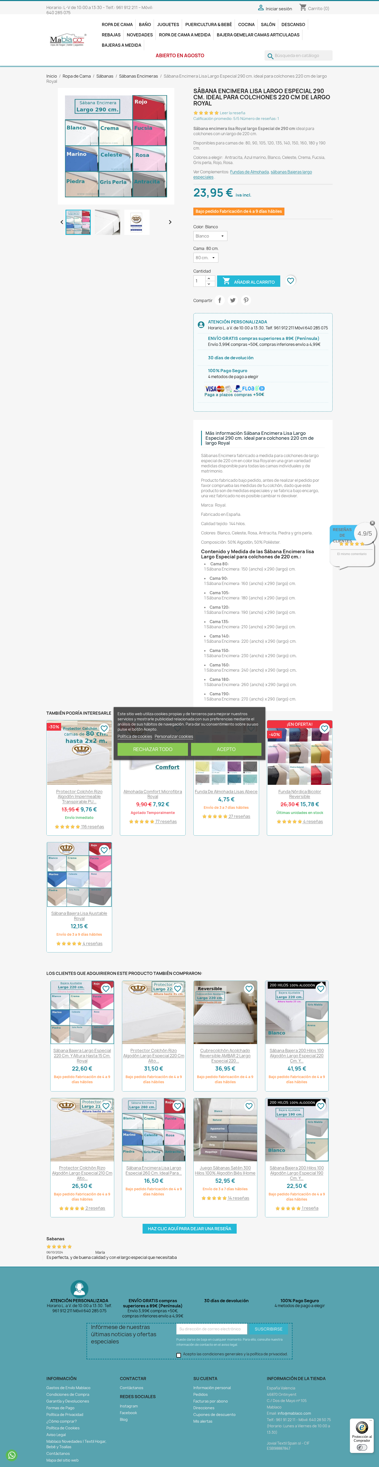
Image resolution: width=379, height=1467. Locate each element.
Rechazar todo (152, 749)
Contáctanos (58, 1453)
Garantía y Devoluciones (67, 1401)
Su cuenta (205, 1378)
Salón (268, 24)
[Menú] (371, 1422)
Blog (124, 1419)
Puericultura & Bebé (208, 24)
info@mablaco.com (294, 1413)
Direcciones (204, 1407)
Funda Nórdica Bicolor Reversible (299, 794)
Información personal (212, 1387)
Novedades (140, 35)
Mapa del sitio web (62, 1460)
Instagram (129, 1406)
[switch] (362, 1447)
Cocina (246, 24)
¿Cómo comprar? (61, 1421)
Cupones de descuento (214, 1414)
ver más (358, 564)
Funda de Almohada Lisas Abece (226, 791)
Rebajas (111, 35)
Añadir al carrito (249, 281)
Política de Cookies (63, 1427)
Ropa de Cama (117, 24)
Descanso (293, 24)
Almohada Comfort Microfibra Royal (152, 794)
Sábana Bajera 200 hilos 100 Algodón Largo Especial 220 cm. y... (297, 1056)
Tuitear (233, 300)
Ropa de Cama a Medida (185, 35)
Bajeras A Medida (121, 45)
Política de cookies (135, 736)
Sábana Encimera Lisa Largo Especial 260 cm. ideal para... (154, 1170)
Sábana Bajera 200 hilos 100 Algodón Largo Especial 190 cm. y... (297, 1173)
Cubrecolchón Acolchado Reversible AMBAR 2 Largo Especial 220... (225, 1056)
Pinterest (246, 300)
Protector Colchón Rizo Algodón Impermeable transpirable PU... (79, 797)
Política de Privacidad (64, 1414)
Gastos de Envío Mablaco (68, 1387)
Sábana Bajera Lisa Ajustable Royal (79, 915)
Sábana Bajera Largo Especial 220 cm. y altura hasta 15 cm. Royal (82, 1056)
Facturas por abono (210, 1401)
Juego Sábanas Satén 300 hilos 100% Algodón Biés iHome (225, 1170)
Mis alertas (202, 1421)
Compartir (220, 300)
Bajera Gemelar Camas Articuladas (258, 35)
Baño (145, 24)
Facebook (128, 1412)
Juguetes (168, 24)
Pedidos (200, 1394)
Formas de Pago (60, 1407)
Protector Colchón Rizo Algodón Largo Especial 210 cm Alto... (82, 1173)
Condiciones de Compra (67, 1394)
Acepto (226, 749)
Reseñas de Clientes (342, 535)
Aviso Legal (56, 1434)
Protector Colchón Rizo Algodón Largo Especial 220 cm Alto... (153, 1056)
